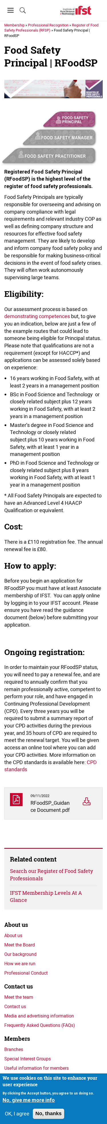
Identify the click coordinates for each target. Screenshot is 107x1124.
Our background (20, 954)
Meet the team (18, 997)
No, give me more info (29, 1100)
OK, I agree (17, 1113)
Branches (13, 1049)
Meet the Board (19, 945)
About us (16, 925)
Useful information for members (36, 1068)
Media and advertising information (39, 1016)
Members (17, 1038)
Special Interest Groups (27, 1059)
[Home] (75, 10)
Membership (14, 25)
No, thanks (48, 1113)
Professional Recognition (48, 25)
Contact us (18, 986)
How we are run (19, 963)
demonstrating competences (37, 316)
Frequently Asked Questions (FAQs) (39, 1025)
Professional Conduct (26, 973)
